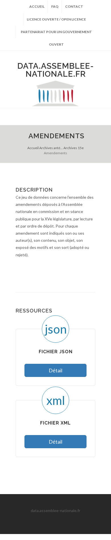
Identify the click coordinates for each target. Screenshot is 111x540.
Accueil (36, 6)
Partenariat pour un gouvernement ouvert (56, 34)
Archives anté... (51, 148)
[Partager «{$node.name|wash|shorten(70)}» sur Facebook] (78, 272)
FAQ (54, 6)
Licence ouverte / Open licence (56, 19)
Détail (55, 370)
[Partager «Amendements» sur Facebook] (67, 272)
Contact (74, 6)
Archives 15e (73, 148)
